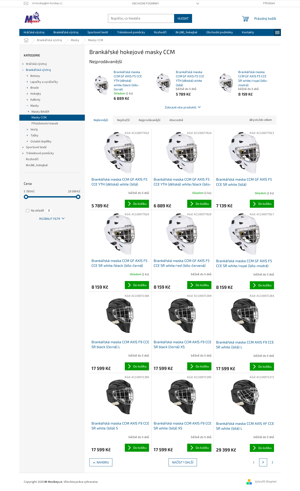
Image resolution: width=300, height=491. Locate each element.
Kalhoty (35, 100)
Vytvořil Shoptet (265, 482)
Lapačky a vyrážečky (44, 82)
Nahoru (103, 462)
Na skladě (40, 210)
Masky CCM (39, 117)
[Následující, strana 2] (263, 462)
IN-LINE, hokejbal (37, 165)
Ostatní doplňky (41, 141)
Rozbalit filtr (49, 219)
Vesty (34, 129)
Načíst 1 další (182, 462)
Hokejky (35, 94)
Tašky (34, 135)
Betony (35, 76)
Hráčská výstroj (36, 64)
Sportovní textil (36, 147)
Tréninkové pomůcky (40, 153)
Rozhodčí (32, 159)
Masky (34, 106)
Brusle (34, 88)
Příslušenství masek (45, 123)
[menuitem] (34, 32)
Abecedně (176, 120)
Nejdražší (123, 120)
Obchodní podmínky (145, 4)
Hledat (183, 18)
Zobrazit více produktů (180, 107)
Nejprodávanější (149, 120)
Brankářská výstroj (38, 70)
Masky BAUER (40, 112)
